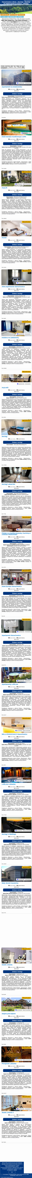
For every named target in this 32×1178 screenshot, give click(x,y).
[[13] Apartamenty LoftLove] (16, 675)
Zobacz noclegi (17, 94)
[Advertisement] (16, 48)
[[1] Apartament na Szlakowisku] (16, 77)
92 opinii (28, 297)
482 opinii (25, 596)
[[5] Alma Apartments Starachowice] (16, 277)
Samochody (12, 16)
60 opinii (23, 844)
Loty (4, 16)
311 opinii (23, 1024)
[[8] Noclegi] (16, 427)
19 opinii (24, 348)
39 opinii (21, 398)
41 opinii (25, 97)
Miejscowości (21, 14)
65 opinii (24, 893)
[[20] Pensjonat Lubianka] (16, 1054)
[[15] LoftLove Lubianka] (16, 775)
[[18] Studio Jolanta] (16, 955)
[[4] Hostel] (16, 228)
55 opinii (22, 975)
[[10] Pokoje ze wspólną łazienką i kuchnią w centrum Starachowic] (16, 524)
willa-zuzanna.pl (28, 0)
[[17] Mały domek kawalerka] (16, 874)
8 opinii (20, 248)
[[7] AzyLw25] (16, 378)
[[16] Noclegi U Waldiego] (16, 825)
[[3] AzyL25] (16, 178)
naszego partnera (22, 112)
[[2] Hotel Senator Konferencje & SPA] (16, 127)
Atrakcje (20, 16)
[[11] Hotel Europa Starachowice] (16, 577)
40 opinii (22, 1122)
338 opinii (23, 1074)
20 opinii (25, 645)
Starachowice (26, 71)
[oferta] (17, 83)
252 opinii (29, 744)
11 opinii (20, 198)
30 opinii (24, 694)
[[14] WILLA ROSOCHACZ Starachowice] (16, 725)
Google (3, 1164)
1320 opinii (28, 147)
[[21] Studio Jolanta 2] (16, 1103)
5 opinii (22, 494)
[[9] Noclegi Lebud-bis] (16, 475)
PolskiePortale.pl (9, 1177)
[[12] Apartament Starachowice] (16, 626)
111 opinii (19, 546)
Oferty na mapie (13, 14)
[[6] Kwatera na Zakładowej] (16, 328)
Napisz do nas (19, 1175)
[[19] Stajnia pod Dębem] (16, 1004)
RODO (15, 1170)
